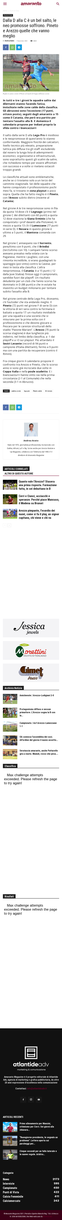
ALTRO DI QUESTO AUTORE (19, 473)
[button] (5, 4)
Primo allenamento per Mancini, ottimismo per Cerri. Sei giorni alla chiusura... (37, 1126)
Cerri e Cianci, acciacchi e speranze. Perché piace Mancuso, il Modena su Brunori (39, 499)
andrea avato (16, 391)
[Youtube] (39, 1100)
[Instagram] (31, 1099)
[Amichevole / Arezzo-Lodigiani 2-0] (10, 699)
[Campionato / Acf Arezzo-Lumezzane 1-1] (10, 727)
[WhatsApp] (12, 47)
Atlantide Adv (47, 1217)
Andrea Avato (9, 41)
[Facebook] (6, 47)
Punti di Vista (14, 11)
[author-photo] (31, 436)
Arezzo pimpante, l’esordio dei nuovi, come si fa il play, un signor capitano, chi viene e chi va (39, 514)
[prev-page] (4, 525)
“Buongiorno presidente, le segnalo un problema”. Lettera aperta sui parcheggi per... (39, 1140)
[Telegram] (19, 47)
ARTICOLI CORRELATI (16, 468)
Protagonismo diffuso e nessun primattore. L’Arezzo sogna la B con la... (37, 712)
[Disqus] (31, 571)
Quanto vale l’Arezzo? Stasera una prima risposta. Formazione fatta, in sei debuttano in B (38, 485)
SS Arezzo (48, 391)
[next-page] (9, 525)
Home (5, 11)
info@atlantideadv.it (37, 1088)
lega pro (27, 391)
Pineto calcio (37, 391)
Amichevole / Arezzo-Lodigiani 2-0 (37, 695)
